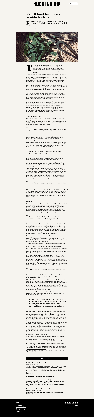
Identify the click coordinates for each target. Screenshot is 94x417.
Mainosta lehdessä (21, 407)
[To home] (47, 4)
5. (27, 350)
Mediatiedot (19, 404)
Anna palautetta (20, 405)
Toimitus (18, 402)
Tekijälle (18, 408)
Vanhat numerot (20, 410)
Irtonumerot (19, 411)
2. (27, 339)
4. (27, 346)
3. (27, 343)
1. (27, 336)
